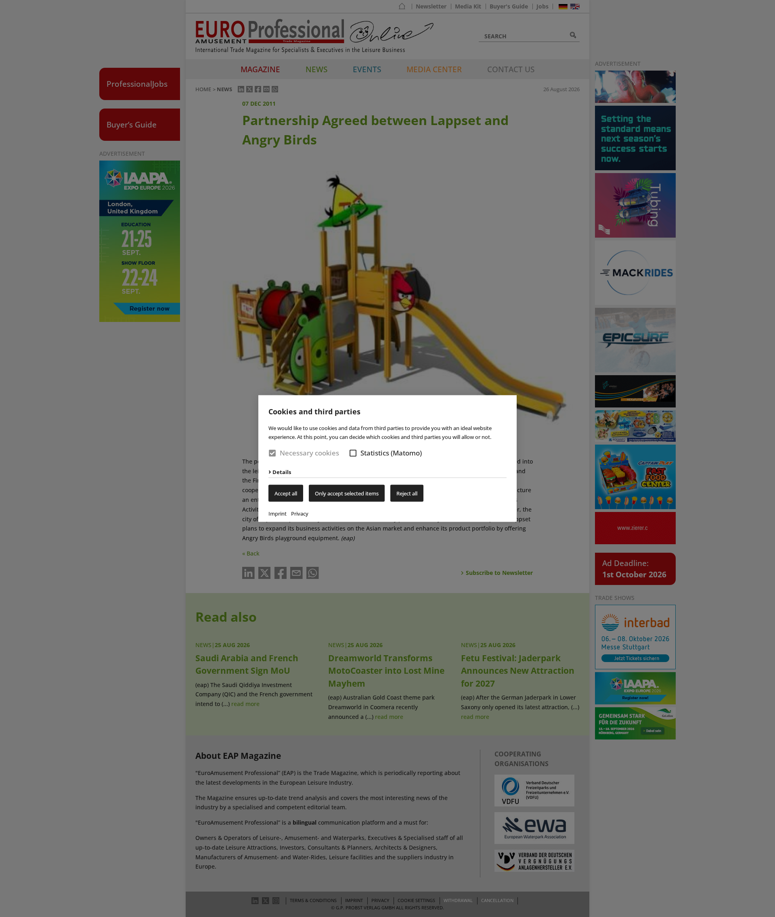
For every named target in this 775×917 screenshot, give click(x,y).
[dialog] (387, 458)
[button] (353, 453)
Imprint (277, 513)
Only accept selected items (347, 493)
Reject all (406, 493)
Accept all (285, 493)
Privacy (299, 513)
